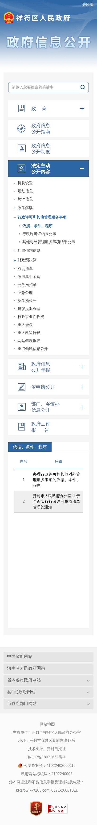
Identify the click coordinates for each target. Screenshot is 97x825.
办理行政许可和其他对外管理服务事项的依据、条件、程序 (56, 479)
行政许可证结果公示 (39, 234)
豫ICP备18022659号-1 (47, 757)
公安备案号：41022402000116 (50, 766)
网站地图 (47, 724)
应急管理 (25, 293)
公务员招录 (27, 285)
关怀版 (87, 4)
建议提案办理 (29, 309)
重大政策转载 (29, 333)
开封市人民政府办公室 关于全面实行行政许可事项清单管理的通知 (56, 501)
